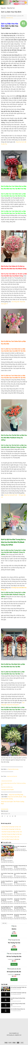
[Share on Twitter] (7, 816)
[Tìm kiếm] (25, 2)
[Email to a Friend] (10, 816)
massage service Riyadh (7, 789)
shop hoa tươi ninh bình (6, 780)
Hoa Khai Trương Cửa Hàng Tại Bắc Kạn (12, 834)
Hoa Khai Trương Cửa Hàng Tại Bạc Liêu (12, 831)
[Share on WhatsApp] (2, 816)
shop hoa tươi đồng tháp (16, 794)
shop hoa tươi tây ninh (12, 776)
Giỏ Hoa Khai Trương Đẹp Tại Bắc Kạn (11, 829)
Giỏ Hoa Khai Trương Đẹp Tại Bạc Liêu (11, 826)
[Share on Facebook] (5, 816)
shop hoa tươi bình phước (15, 796)
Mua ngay (14, 935)
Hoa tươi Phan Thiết (14, 783)
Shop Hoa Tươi (9, 17)
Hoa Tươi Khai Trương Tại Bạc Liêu (10, 836)
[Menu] (2, 2)
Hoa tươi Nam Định (5, 783)
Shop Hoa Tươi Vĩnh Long (6, 787)
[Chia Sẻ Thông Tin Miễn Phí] (14, 2)
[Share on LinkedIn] (15, 816)
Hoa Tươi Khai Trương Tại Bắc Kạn (10, 839)
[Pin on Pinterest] (12, 816)
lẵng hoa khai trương (13, 769)
